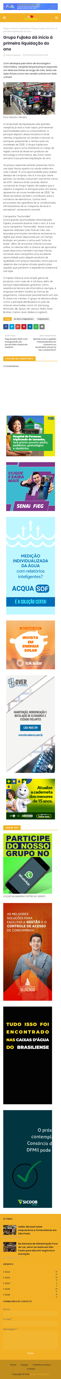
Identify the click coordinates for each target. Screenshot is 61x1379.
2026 (31, 1294)
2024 (31, 1283)
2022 (31, 1272)
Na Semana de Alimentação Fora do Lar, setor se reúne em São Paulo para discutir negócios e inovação (38, 1249)
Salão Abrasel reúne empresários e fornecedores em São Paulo (37, 1230)
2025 (31, 1289)
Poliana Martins (13, 55)
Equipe (24, 1364)
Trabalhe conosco (42, 1364)
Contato (31, 1368)
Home (13, 1364)
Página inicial (10, 28)
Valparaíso (24, 28)
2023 (31, 1277)
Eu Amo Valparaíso (23, 319)
